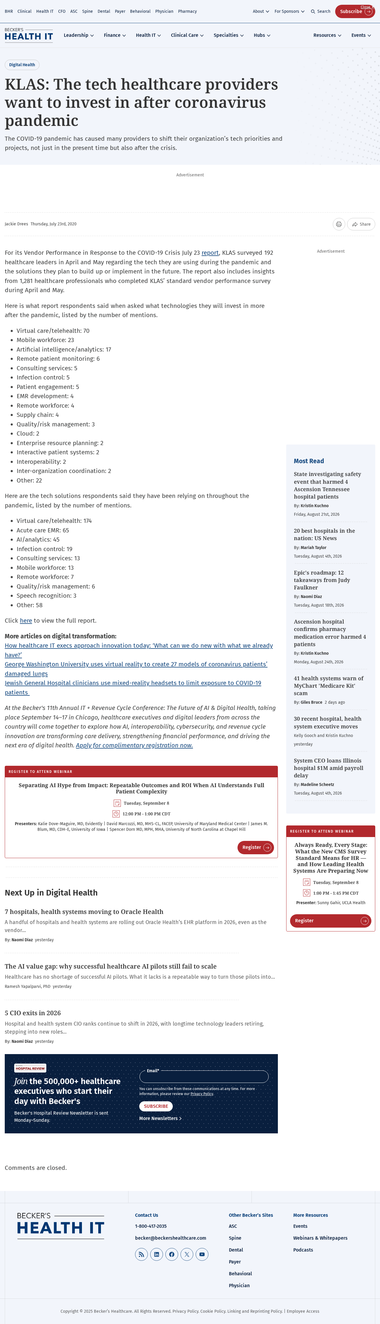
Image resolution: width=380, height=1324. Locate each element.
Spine (87, 11)
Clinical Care (184, 35)
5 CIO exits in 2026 (33, 1013)
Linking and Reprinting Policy (254, 1311)
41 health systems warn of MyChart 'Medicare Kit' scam (328, 686)
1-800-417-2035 (151, 1226)
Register (252, 847)
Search (323, 11)
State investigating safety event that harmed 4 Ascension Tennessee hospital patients (327, 485)
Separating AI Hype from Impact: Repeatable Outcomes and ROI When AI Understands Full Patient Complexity (141, 788)
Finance (112, 35)
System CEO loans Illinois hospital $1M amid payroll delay (328, 768)
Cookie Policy (212, 1311)
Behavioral (140, 11)
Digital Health (22, 64)
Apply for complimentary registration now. (134, 745)
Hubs (259, 35)
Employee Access (303, 1311)
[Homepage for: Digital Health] (29, 35)
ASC (73, 11)
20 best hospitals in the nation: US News (324, 534)
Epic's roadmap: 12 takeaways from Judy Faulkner (322, 580)
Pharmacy (187, 11)
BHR (9, 11)
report (210, 253)
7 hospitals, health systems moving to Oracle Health (84, 911)
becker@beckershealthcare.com (170, 1238)
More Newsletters (158, 1118)
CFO (62, 11)
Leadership (76, 35)
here (26, 620)
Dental (104, 11)
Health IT (44, 11)
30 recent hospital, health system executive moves (328, 722)
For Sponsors (287, 11)
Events (359, 35)
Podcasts (303, 1250)
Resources (325, 35)
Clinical (24, 11)
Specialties (226, 35)
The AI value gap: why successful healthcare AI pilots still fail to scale (111, 966)
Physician (164, 11)
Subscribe (351, 11)
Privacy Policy (202, 1094)
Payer (120, 11)
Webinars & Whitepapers (320, 1238)
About (258, 11)
